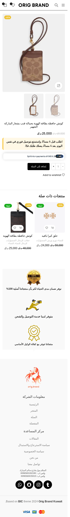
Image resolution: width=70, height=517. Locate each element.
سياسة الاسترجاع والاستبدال (34, 445)
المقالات (34, 438)
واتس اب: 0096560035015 (33, 476)
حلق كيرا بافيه (50, 235)
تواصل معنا (34, 464)
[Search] (56, 5)
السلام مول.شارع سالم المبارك (33, 470)
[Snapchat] (29, 484)
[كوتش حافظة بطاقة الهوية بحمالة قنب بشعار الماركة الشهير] (18, 217)
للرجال (20, 240)
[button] (53, 228)
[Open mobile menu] (63, 5)
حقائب (27, 240)
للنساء (60, 240)
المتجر (34, 410)
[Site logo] (34, 4)
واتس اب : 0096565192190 (33, 473)
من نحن (34, 457)
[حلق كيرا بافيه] (50, 217)
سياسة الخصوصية (34, 451)
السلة (34, 417)
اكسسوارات (41, 240)
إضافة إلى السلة (38, 166)
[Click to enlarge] (58, 86)
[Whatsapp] (19, 484)
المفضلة (34, 423)
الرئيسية (34, 404)
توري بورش (52, 240)
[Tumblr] (47, 484)
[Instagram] (38, 484)
